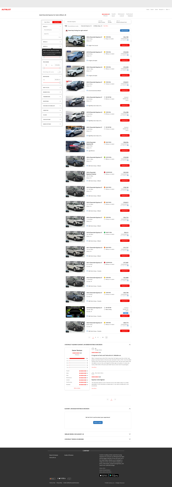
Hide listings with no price (48, 72)
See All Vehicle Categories (105, 472)
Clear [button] (60, 37)
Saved (156, 9)
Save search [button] (57, 22)
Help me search (124, 30)
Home (148, 9)
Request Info (125, 45)
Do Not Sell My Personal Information (71, 483)
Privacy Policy (59, 483)
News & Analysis (53, 455)
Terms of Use (52, 483)
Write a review (77, 388)
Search (152, 9)
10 (102, 337)
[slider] (43, 57)
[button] (52, 29)
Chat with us (52, 457)
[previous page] (89, 337)
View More (94, 367)
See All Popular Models (105, 470)
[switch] (58, 72)
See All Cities (102, 468)
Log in (69, 479)
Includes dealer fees (124, 38)
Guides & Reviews (68, 455)
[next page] (106, 337)
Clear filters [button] (47, 22)
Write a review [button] (97, 422)
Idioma (52, 478)
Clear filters (105, 26)
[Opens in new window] (103, 475)
